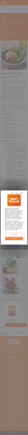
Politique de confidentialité (11, 229)
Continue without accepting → (17, 193)
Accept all (14, 238)
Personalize (14, 234)
